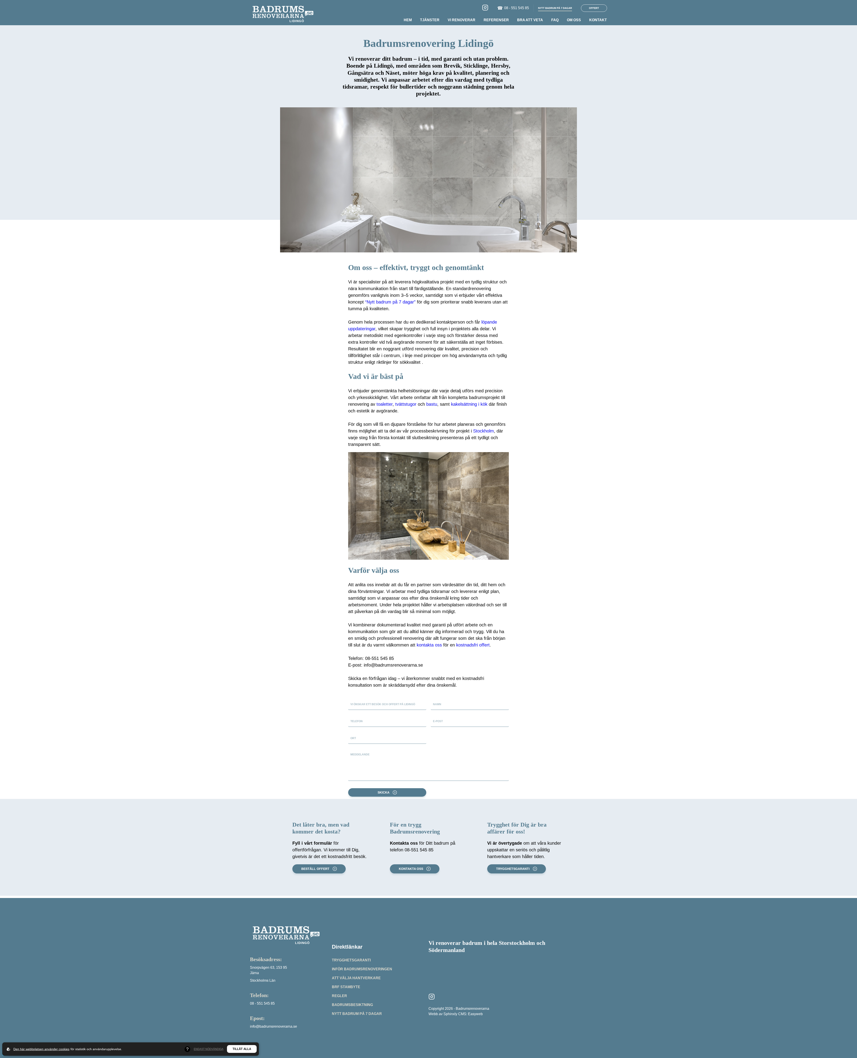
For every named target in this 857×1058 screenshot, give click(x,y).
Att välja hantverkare (356, 978)
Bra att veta (530, 20)
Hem (408, 20)
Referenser (496, 20)
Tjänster (429, 20)
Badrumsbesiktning (352, 1005)
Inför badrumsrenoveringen (362, 969)
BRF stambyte (346, 987)
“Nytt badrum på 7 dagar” (390, 301)
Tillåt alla (242, 1049)
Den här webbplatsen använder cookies (41, 1049)
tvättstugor (405, 404)
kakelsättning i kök (469, 404)
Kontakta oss (411, 869)
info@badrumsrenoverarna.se (273, 1026)
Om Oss (574, 20)
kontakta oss (429, 644)
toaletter (384, 404)
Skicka (383, 792)
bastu (431, 404)
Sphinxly (450, 1014)
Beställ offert (315, 869)
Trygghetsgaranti (513, 869)
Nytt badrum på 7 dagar (357, 1014)
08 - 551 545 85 (513, 8)
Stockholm (483, 430)
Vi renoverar (461, 20)
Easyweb (475, 1014)
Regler (339, 996)
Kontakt (598, 20)
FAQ (555, 20)
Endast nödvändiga (208, 1049)
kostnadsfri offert (473, 644)
